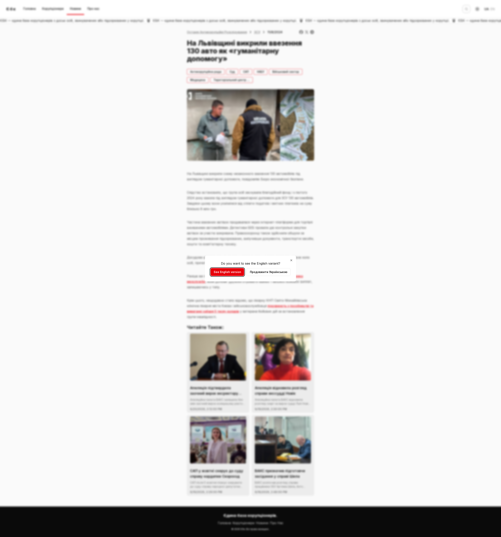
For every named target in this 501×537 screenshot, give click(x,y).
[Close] (291, 260)
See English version (227, 272)
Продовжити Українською (268, 272)
